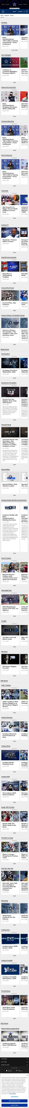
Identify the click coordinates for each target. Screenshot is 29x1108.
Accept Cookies (14, 1105)
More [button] (14, 82)
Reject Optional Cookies (14, 1100)
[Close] (27, 1075)
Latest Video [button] (15, 50)
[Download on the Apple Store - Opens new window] (9, 1070)
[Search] (24, 11)
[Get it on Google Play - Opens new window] (19, 1071)
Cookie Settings (14, 1096)
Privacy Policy (12, 1093)
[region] (14, 1090)
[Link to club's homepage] (3, 11)
